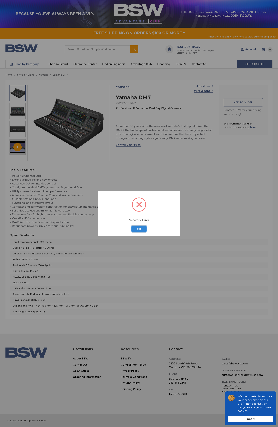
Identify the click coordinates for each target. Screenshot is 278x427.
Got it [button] (251, 419)
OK (139, 229)
